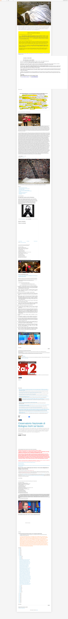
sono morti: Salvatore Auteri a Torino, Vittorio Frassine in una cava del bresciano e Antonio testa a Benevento (30, 407)
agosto (20, 585)
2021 (19, 553)
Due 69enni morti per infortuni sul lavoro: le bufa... (24, 563)
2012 (19, 598)
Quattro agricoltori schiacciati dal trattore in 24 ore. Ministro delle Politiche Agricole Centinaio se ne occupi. (30, 392)
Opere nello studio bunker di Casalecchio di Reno (24, 188)
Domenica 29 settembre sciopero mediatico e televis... (25, 583)
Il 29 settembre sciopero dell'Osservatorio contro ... (24, 571)
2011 (19, 599)
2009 (19, 601)
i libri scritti (20, 191)
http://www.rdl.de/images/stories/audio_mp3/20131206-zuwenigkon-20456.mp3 (26, 462)
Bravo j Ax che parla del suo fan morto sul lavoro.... (24, 575)
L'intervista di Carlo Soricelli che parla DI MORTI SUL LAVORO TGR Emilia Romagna (28, 402)
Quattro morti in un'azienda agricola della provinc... (24, 574)
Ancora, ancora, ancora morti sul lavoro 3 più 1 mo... (25, 584)
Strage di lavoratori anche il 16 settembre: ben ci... (24, 570)
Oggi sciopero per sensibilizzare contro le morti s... (24, 561)
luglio (20, 586)
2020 (19, 554)
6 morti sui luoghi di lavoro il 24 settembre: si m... (24, 564)
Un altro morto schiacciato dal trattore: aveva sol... (24, 569)
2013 (19, 597)
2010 (19, 600)
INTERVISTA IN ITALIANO (21, 463)
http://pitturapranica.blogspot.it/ (22, 193)
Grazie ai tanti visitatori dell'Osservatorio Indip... (24, 560)
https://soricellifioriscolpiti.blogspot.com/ (23, 192)
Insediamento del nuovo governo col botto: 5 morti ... (25, 581)
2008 (19, 602)
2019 (19, 555)
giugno (20, 587)
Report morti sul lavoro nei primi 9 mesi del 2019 (24, 559)
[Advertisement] (34, 442)
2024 (19, 550)
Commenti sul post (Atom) (23, 242)
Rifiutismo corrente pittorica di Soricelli (23, 187)
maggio (20, 588)
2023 (19, 551)
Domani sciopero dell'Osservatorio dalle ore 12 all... (24, 562)
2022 (19, 552)
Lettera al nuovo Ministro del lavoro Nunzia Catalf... (24, 572)
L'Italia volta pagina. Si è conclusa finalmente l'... (24, 582)
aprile (20, 589)
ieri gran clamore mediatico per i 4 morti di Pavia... (24, 573)
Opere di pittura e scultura (21, 189)
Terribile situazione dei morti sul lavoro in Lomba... (24, 580)
